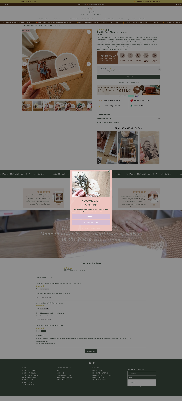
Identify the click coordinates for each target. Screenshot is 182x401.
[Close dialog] (109, 171)
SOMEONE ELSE (91, 222)
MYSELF (91, 216)
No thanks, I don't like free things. (91, 228)
